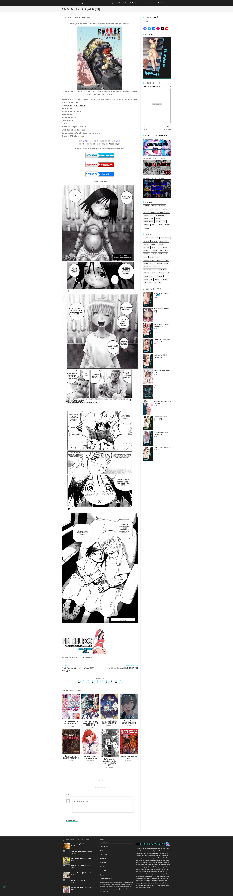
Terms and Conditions (105, 871)
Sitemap (102, 875)
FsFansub (70, 105)
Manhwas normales (149, 260)
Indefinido (160, 212)
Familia (165, 247)
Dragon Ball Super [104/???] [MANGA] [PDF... (81, 887)
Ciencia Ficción (83, 658)
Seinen (153, 273)
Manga (77, 17)
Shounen (167, 273)
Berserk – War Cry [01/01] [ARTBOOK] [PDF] (71, 757)
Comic (146, 209)
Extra (145, 212)
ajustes (135, 3)
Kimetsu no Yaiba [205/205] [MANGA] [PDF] (81, 851)
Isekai (160, 254)
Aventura (146, 241)
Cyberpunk (89, 658)
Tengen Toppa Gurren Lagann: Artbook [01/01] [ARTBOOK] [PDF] (90, 723)
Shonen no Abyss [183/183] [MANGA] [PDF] (128, 722)
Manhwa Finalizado (160, 221)
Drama (153, 247)
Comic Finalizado (154, 209)
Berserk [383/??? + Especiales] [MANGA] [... (81, 866)
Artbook (146, 206)
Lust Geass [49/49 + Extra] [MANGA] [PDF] (90, 757)
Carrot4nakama (80, 105)
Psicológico (147, 266)
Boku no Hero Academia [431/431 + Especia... (81, 858)
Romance (146, 273)
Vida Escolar (147, 282)
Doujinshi (164, 209)
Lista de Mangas (158, 386)
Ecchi (159, 247)
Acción (69, 658)
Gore (161, 250)
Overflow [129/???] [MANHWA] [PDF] (162, 447)
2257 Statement (104, 854)
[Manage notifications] (4, 886)
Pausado (167, 225)
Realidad (156, 266)
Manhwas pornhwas (162, 260)
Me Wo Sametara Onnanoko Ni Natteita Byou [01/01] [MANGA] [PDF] (109, 762)
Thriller (157, 279)
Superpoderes (158, 276)
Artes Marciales (75, 658)
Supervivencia (148, 279)
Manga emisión (148, 215)
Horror (154, 254)
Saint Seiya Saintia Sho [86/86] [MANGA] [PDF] (71, 722)
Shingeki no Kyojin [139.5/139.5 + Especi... (80, 844)
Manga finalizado (85, 17)
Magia (145, 257)
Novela (153, 225)
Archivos (102, 839)
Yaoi (155, 282)
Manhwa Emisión (148, 221)
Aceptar (150, 3)
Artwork (154, 206)
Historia (146, 254)
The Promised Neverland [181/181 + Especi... (81, 873)
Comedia (146, 244)
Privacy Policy (103, 858)
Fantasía (146, 250)
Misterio (159, 263)
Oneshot (160, 225)
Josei (165, 254)
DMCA (101, 850)
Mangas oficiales (154, 257)
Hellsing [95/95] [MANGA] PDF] (129, 757)
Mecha (146, 263)
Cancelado (162, 206)
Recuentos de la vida (149, 269)
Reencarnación (162, 269)
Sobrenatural (148, 276)
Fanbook (152, 212)
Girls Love (154, 250)
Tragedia (164, 279)
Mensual (146, 225)
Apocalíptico (154, 238)
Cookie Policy (103, 863)
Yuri (160, 282)
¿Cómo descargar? (114, 143)
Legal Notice (102, 867)
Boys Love (154, 241)
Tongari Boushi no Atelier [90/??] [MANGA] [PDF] (109, 722)
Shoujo (160, 273)
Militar (152, 263)
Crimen (153, 244)
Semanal (146, 228)
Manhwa (158, 218)
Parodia (166, 263)
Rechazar (161, 3)
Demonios (160, 244)
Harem (167, 250)
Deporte (146, 247)
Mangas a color (148, 218)
